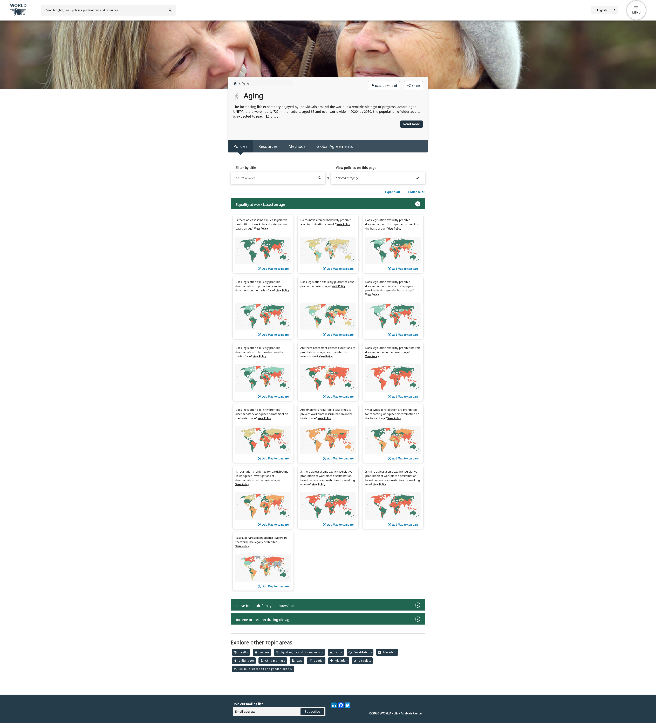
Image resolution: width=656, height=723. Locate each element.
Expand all (392, 192)
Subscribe (312, 711)
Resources (268, 146)
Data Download (386, 86)
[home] (18, 15)
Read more (411, 124)
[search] (171, 10)
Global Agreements (334, 146)
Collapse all (416, 192)
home (235, 83)
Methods (297, 146)
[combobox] (604, 10)
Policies (240, 146)
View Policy (261, 228)
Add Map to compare (273, 269)
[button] (378, 178)
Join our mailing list (248, 704)
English (602, 10)
